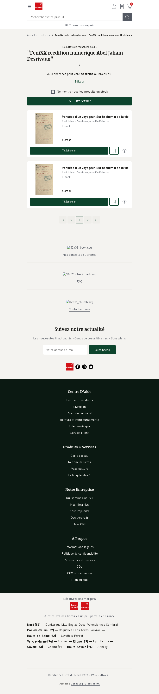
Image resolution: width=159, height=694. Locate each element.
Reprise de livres (79, 462)
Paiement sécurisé (79, 413)
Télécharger (69, 150)
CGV (79, 566)
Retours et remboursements (79, 420)
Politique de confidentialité (79, 553)
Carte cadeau (79, 455)
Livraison (79, 407)
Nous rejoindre (79, 511)
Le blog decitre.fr (79, 475)
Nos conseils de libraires (79, 255)
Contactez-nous (79, 309)
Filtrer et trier (82, 101)
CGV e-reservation (79, 573)
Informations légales (80, 547)
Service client (79, 433)
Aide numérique (79, 426)
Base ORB (79, 524)
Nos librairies (79, 504)
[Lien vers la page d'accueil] (38, 6)
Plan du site (79, 580)
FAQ (79, 281)
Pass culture (79, 468)
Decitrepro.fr (79, 517)
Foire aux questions (79, 400)
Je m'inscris (102, 349)
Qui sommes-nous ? (79, 498)
